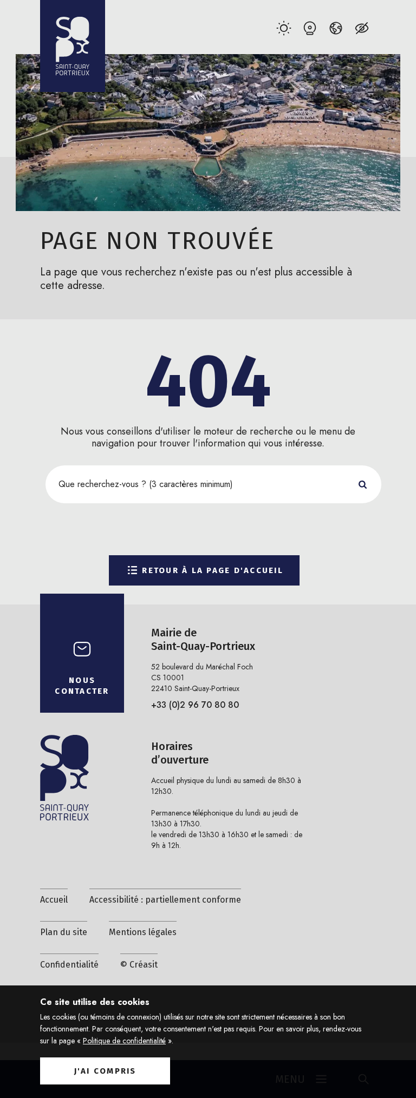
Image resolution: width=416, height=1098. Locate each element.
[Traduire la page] (335, 28)
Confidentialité (69, 964)
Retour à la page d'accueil (212, 570)
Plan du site (63, 932)
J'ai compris (105, 1071)
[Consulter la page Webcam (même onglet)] (309, 28)
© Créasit (139, 964)
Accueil (54, 900)
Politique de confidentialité (124, 1040)
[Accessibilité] (361, 28)
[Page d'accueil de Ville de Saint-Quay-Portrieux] (72, 46)
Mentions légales (143, 932)
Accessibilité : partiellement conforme (165, 900)
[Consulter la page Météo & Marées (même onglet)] (283, 28)
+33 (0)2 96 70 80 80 (195, 705)
